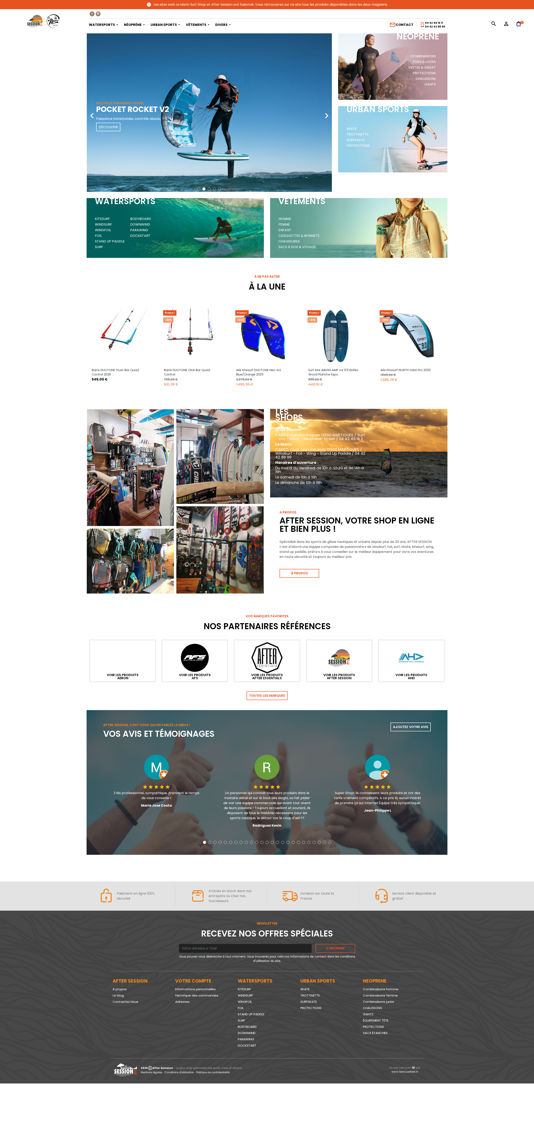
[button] (198, 189)
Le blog (118, 995)
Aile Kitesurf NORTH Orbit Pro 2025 (405, 370)
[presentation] (92, 112)
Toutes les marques (267, 695)
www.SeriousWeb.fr (405, 1072)
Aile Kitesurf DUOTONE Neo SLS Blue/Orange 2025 (258, 372)
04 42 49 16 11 (434, 23)
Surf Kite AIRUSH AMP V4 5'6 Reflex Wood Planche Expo (333, 372)
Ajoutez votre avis (410, 726)
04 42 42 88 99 (435, 26)
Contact (401, 25)
